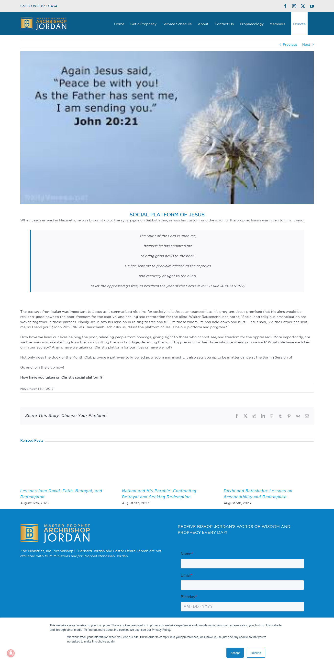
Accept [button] (235, 653)
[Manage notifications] (11, 653)
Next (306, 44)
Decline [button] (256, 653)
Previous (290, 44)
